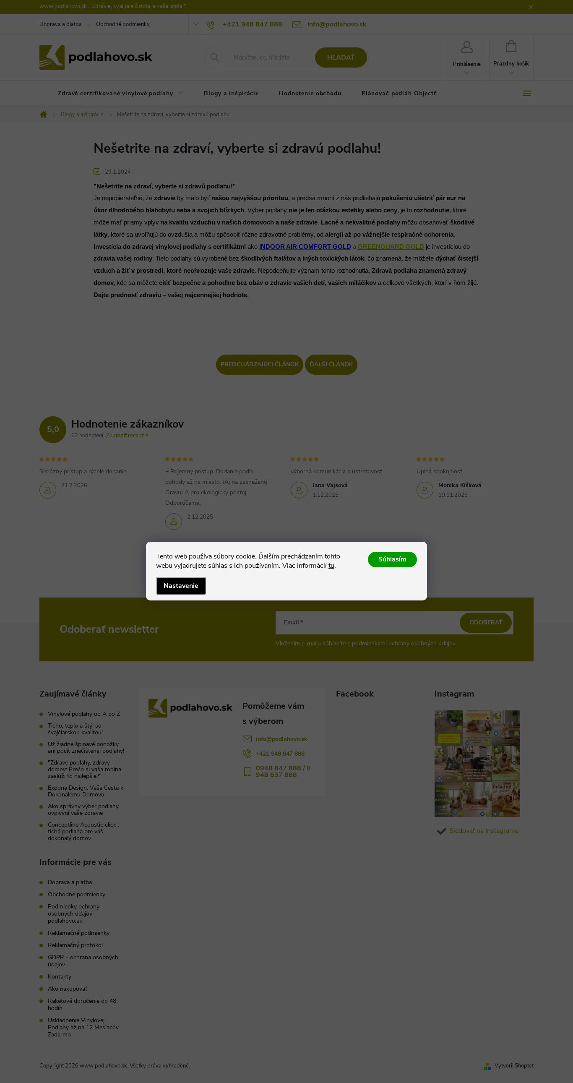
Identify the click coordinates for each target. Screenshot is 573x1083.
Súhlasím (392, 559)
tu (331, 565)
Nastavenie (181, 585)
